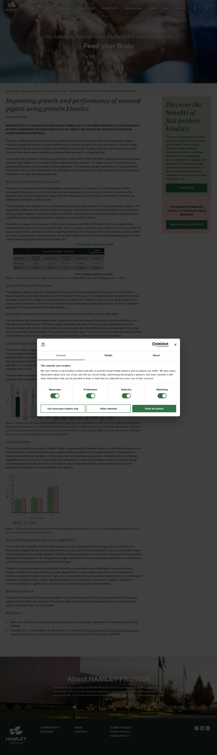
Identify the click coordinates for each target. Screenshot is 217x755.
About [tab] (156, 355)
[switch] (90, 395)
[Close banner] (175, 345)
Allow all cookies (154, 408)
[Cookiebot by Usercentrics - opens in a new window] (154, 344)
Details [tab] (108, 355)
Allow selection (108, 408)
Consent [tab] (61, 355)
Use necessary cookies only (62, 408)
